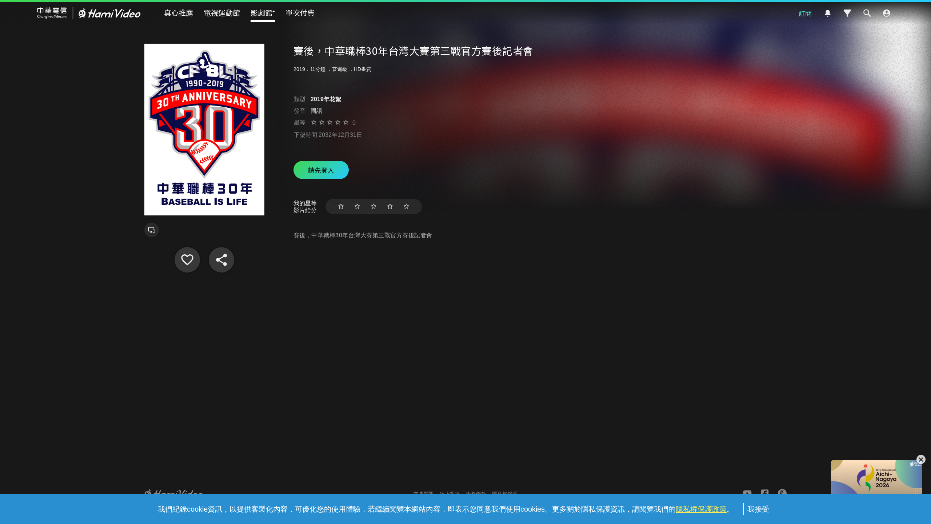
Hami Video (89, 13)
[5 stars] (406, 206)
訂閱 (805, 13)
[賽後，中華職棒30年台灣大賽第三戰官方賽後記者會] (187, 260)
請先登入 (321, 170)
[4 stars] (390, 206)
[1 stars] (341, 206)
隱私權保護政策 (701, 509)
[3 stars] (373, 206)
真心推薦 (178, 12)
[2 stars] (357, 206)
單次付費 (300, 12)
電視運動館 (222, 12)
